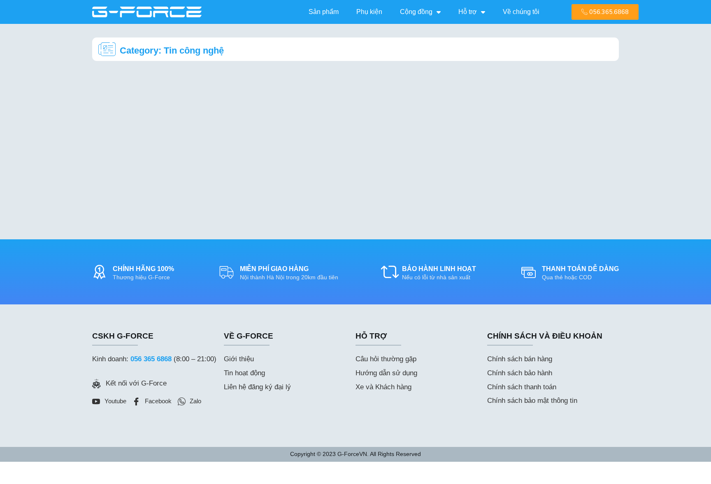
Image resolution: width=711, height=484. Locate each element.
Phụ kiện (369, 11)
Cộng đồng (416, 11)
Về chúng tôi (521, 11)
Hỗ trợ (467, 11)
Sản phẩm (324, 11)
